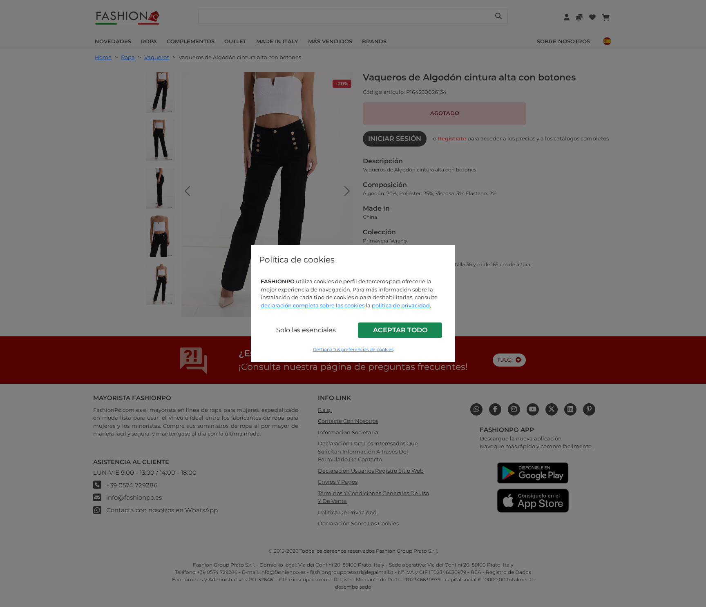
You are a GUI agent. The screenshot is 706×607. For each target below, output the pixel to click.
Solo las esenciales (306, 330)
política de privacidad (401, 305)
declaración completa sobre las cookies (312, 305)
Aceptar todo (400, 330)
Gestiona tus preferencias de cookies (353, 349)
